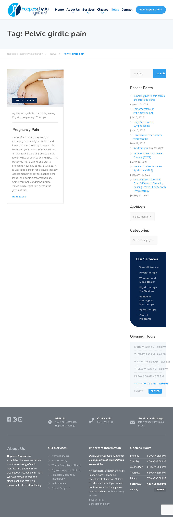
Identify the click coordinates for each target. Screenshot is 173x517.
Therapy (41, 117)
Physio (16, 117)
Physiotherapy (148, 272)
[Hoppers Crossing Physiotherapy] (28, 9)
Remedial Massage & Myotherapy (146, 300)
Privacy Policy (96, 499)
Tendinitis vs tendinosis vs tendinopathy (147, 136)
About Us (73, 10)
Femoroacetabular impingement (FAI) (143, 110)
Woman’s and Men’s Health (147, 280)
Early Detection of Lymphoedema (143, 123)
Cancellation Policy (99, 503)
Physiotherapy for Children (148, 289)
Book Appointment (150, 9)
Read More (19, 196)
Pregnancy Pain (25, 129)
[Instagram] (15, 419)
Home (59, 10)
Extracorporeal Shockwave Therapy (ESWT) (148, 155)
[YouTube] (20, 419)
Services (88, 10)
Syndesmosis (140, 148)
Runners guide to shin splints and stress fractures (149, 97)
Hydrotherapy (147, 309)
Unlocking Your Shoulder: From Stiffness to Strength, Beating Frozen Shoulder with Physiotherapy (149, 185)
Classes (102, 10)
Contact (126, 10)
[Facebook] (9, 419)
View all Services (149, 267)
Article (42, 113)
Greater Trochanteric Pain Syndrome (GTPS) (147, 168)
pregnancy (28, 117)
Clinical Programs (145, 316)
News (115, 10)
